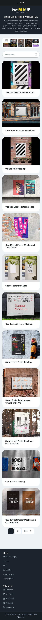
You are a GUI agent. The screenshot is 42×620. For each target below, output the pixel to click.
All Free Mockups (9, 557)
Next (26, 531)
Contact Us (7, 570)
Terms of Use (8, 579)
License (6, 561)
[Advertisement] (22, 539)
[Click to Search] (36, 54)
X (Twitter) (10, 594)
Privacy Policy (8, 574)
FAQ (4, 565)
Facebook (10, 598)
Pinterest (9, 603)
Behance (9, 590)
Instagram (10, 607)
